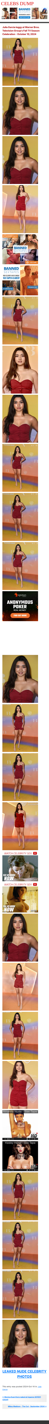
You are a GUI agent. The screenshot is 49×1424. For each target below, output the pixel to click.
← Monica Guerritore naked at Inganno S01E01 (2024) (21, 1398)
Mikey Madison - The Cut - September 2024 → (27, 1406)
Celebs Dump (17, 3)
